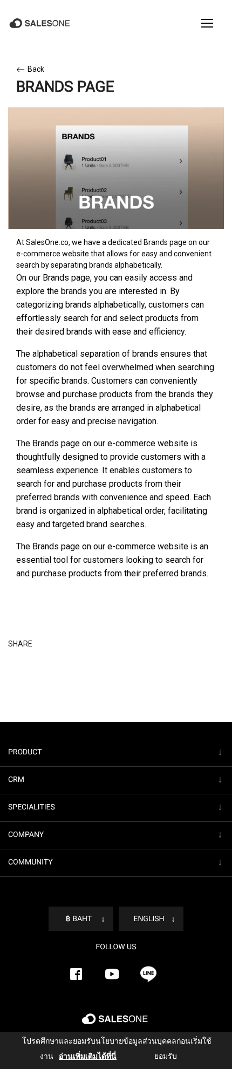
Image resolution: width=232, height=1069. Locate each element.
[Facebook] (76, 974)
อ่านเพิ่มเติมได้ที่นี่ (80, 1056)
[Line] (148, 974)
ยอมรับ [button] (156, 1056)
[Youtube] (112, 974)
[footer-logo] (116, 1023)
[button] (207, 23)
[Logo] (40, 23)
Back (36, 69)
